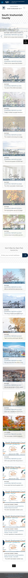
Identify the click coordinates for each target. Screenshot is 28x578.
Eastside (6, 32)
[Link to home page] (7, 2)
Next (14, 565)
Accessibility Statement (9, 576)
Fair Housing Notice (19, 576)
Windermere (21, 573)
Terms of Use (10, 574)
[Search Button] (24, 8)
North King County (16, 32)
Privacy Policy (17, 574)
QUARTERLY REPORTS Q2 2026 (13, 34)
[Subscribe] (25, 255)
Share (25, 42)
